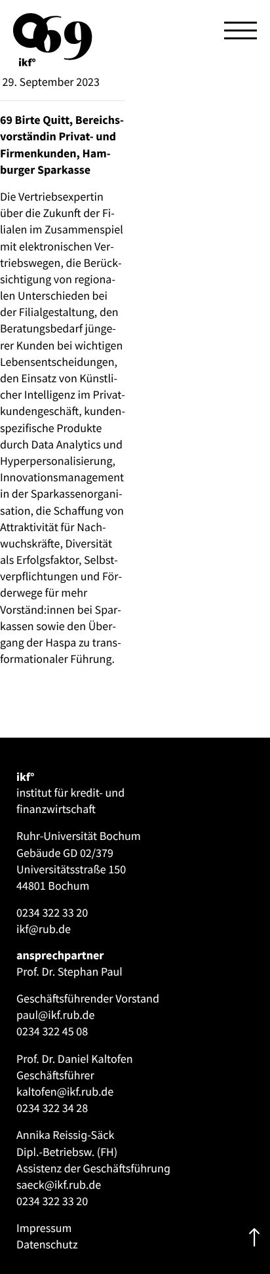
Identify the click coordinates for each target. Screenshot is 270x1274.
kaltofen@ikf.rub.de (64, 1091)
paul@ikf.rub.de (55, 1014)
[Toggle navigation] (240, 31)
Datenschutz (47, 1244)
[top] (254, 1238)
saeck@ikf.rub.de (58, 1184)
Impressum (43, 1227)
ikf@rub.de (43, 928)
